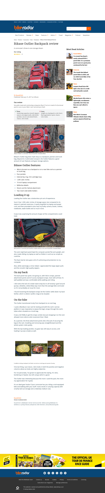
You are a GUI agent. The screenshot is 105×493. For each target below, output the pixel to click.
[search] (89, 28)
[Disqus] (41, 431)
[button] (39, 139)
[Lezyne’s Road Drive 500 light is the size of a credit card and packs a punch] (69, 86)
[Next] (61, 137)
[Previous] (17, 137)
